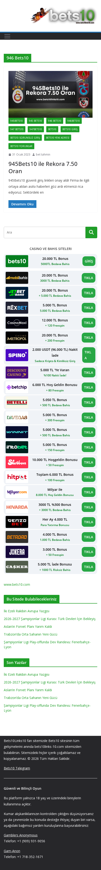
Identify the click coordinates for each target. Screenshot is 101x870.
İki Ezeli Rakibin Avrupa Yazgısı (26, 611)
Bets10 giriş (70, 129)
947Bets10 (36, 129)
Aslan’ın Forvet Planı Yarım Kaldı (28, 626)
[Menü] (7, 36)
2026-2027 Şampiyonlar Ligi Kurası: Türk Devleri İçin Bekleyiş (50, 618)
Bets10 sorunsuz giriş (25, 137)
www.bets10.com (17, 584)
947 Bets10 (16, 129)
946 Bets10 (54, 120)
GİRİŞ (89, 261)
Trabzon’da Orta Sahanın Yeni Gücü (30, 634)
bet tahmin (43, 154)
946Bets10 (73, 120)
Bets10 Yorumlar (21, 146)
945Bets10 (16, 120)
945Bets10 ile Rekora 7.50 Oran (43, 167)
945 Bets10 (35, 120)
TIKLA (88, 278)
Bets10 (52, 129)
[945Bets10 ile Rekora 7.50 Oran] (50, 94)
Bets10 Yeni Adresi (57, 137)
